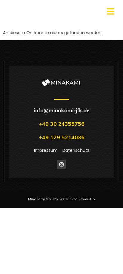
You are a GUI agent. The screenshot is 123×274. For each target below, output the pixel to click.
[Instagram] (61, 164)
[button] (110, 11)
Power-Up (87, 199)
